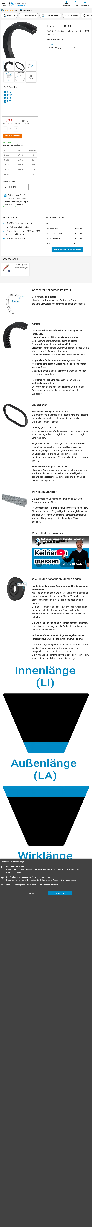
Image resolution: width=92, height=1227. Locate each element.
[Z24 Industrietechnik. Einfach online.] (18, 4)
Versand (17, 123)
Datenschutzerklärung (51, 885)
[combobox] (62, 47)
